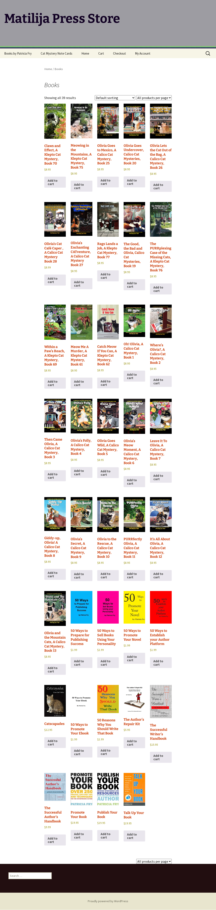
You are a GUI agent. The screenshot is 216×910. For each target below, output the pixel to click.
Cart (101, 53)
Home (85, 53)
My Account (142, 53)
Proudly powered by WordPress (108, 901)
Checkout (119, 53)
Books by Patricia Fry (18, 53)
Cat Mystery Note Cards (56, 53)
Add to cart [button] (53, 182)
